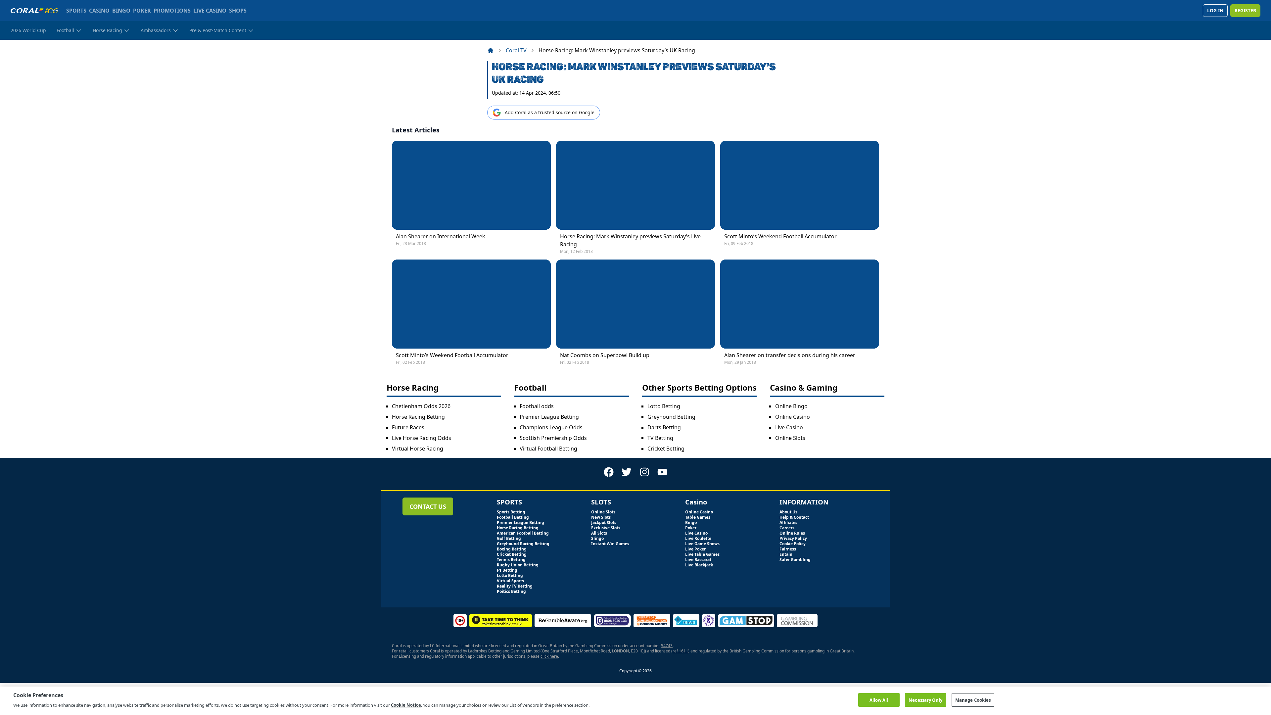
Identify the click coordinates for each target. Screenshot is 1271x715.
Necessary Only (925, 700)
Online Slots (790, 438)
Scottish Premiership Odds (553, 438)
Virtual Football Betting (548, 448)
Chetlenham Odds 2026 (421, 406)
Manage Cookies (973, 700)
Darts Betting (664, 427)
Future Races (408, 427)
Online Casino (792, 416)
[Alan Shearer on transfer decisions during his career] (799, 304)
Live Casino (789, 427)
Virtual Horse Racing (417, 448)
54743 (667, 645)
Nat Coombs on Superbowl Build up (604, 355)
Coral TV (516, 50)
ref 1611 (680, 651)
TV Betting (660, 438)
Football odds (537, 406)
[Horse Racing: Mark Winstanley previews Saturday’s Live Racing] (635, 185)
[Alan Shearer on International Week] (471, 185)
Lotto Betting (663, 406)
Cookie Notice (406, 705)
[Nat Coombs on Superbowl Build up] (635, 304)
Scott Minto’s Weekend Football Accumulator (780, 236)
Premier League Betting (549, 416)
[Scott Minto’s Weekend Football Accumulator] (799, 185)
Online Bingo (791, 406)
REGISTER (1245, 10)
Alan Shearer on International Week (440, 236)
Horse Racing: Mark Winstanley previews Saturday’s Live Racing (630, 240)
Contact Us (427, 506)
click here (549, 656)
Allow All (879, 700)
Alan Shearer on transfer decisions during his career (789, 355)
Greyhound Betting (671, 416)
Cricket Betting (665, 448)
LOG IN (1215, 10)
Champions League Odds (551, 427)
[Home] (490, 50)
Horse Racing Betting (418, 416)
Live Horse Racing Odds (421, 438)
